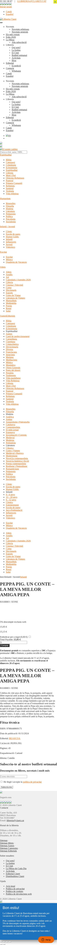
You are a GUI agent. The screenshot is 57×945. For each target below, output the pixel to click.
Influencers (11, 242)
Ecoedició (16, 65)
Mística (9, 362)
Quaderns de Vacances (16, 262)
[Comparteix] (7, 941)
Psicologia (10, 219)
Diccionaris (11, 290)
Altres (3, 267)
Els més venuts (13, 34)
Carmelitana (11, 339)
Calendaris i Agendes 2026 (18, 280)
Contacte (10, 68)
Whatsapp (16, 71)
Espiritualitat (6, 155)
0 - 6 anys (10, 494)
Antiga (9, 419)
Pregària (9, 373)
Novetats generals (20, 32)
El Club (15, 52)
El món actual (12, 430)
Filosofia (10, 206)
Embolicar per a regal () (14, 637)
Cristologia (11, 165)
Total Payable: (6, 639)
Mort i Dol (11, 175)
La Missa (10, 39)
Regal (8, 308)
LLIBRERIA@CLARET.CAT (31, 1)
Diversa (9, 349)
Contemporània (13, 427)
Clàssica (9, 448)
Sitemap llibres (7, 843)
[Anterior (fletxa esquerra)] (1, 944)
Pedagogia (10, 214)
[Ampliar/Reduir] (1, 941)
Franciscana (11, 352)
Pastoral (9, 180)
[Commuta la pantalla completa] (4, 941)
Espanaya (10, 432)
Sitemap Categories (9, 848)
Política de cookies (14, 891)
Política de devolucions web (19, 894)
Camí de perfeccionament (17, 336)
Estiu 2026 (11, 37)
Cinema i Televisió (14, 285)
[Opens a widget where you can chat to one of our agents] (46, 940)
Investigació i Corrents (16, 435)
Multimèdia (11, 303)
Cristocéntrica (12, 344)
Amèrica (10, 417)
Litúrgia (9, 173)
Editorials (10, 316)
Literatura (10, 211)
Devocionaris (12, 347)
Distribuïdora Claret (15, 876)
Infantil (9, 239)
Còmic (9, 231)
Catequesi (10, 162)
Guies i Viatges (13, 450)
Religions (10, 186)
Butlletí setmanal (19, 55)
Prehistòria (11, 443)
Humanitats (5, 198)
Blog (14, 60)
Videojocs (10, 247)
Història (9, 208)
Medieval (10, 437)
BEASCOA (14, 738)
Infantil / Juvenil (7, 226)
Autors (3, 316)
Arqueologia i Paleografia (18, 422)
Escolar (3, 252)
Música (9, 259)
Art (7, 277)
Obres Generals (13, 367)
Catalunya (10, 424)
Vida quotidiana (13, 378)
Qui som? (16, 47)
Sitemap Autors (7, 845)
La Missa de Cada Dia (16, 868)
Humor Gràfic (12, 236)
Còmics (9, 502)
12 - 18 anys (11, 497)
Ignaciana (10, 354)
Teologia (10, 191)
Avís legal (10, 886)
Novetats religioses (20, 29)
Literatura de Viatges (15, 298)
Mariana (9, 357)
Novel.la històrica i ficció (17, 461)
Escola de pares (13, 234)
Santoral (9, 188)
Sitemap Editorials (8, 851)
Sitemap (3, 840)
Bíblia (8, 160)
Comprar (4, 645)
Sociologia (11, 221)
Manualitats (11, 300)
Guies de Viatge (13, 295)
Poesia (9, 306)
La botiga (16, 50)
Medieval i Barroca (15, 453)
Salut (8, 311)
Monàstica (10, 365)
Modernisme (11, 456)
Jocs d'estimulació (14, 510)
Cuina (8, 287)
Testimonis (11, 375)
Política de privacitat (15, 888)
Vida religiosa (12, 193)
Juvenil (9, 244)
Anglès (9, 274)
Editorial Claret (13, 873)
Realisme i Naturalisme (16, 466)
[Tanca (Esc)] (10, 941)
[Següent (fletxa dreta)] (4, 944)
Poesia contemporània (16, 463)
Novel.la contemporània (17, 458)
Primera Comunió (14, 183)
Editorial (10, 63)
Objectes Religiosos (15, 178)
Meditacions (11, 360)
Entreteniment (12, 505)
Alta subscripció (19, 42)
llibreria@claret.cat (15, 820)
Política (9, 216)
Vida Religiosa (12, 380)
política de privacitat (32, 782)
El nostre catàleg (10, 149)
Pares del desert (13, 370)
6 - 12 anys (11, 500)
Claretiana (10, 341)
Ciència (9, 282)
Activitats (16, 58)
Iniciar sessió (6, 6)
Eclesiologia (11, 167)
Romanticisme (12, 469)
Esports (9, 293)
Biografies (10, 203)
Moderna (10, 440)
